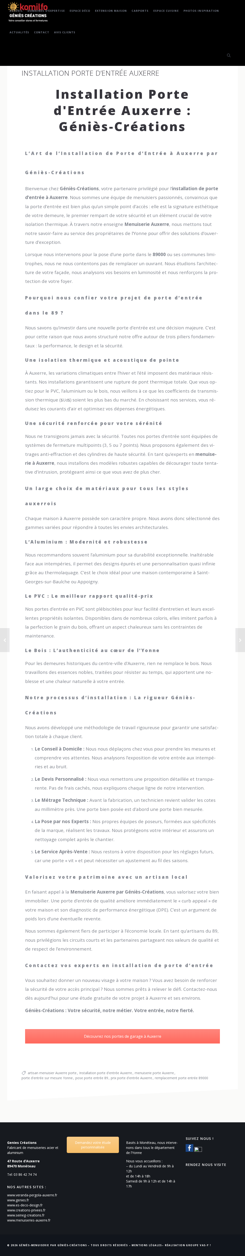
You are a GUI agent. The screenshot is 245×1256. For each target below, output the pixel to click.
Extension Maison (111, 10)
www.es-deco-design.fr (25, 1205)
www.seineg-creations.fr (26, 1215)
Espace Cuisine (165, 10)
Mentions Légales (147, 1245)
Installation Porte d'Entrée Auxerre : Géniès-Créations (123, 110)
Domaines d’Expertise (46, 10)
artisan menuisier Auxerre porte (52, 1073)
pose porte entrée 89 (91, 1078)
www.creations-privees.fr (26, 1210)
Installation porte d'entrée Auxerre (105, 1073)
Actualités (19, 32)
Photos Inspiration (201, 10)
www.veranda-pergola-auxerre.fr (32, 1195)
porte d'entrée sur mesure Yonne (47, 1078)
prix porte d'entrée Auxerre (131, 1078)
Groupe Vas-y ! (198, 1245)
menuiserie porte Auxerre (154, 1073)
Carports (140, 10)
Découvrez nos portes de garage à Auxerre (122, 1036)
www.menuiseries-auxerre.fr (28, 1220)
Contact (41, 32)
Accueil (16, 10)
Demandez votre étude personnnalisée (93, 1144)
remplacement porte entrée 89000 (181, 1078)
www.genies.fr (18, 1200)
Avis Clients (64, 32)
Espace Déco (80, 10)
